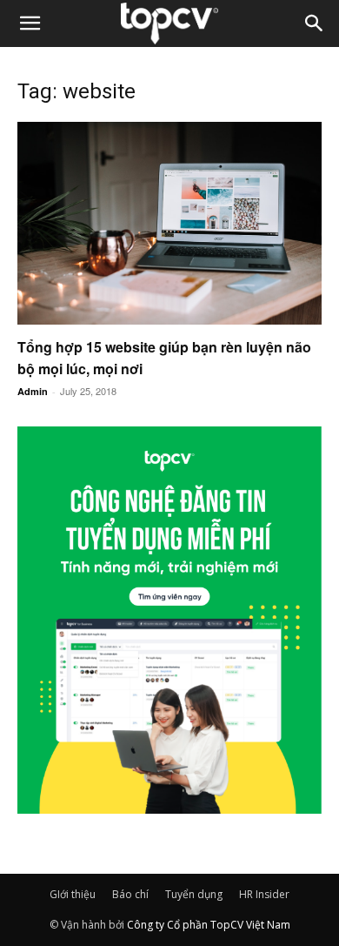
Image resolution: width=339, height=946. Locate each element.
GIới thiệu (73, 894)
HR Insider (264, 894)
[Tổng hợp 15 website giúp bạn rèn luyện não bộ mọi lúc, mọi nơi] (169, 223)
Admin (32, 391)
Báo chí (130, 894)
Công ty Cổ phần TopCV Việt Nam (208, 924)
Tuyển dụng (194, 894)
